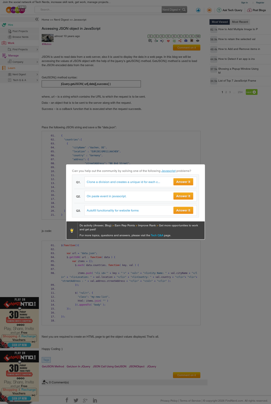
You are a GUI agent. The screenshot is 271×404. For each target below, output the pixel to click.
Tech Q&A (157, 235)
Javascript (168, 171)
